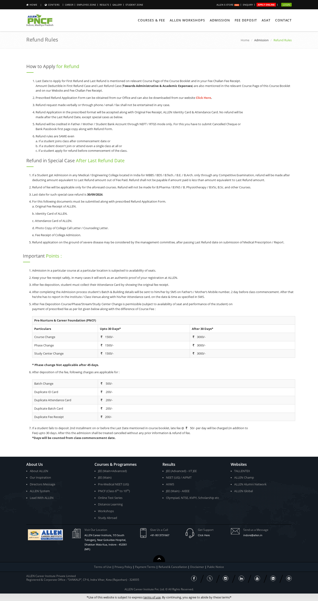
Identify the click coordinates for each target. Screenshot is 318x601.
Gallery (117, 4)
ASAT (266, 20)
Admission (220, 20)
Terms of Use (103, 567)
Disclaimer (197, 567)
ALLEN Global (243, 491)
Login (286, 4)
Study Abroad (107, 518)
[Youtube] (257, 578)
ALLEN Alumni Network (250, 484)
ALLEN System (40, 491)
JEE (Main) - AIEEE (177, 491)
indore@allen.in (252, 535)
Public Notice (215, 567)
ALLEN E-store (225, 4)
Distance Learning (110, 504)
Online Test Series (110, 498)
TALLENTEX (242, 471)
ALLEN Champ (244, 477)
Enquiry (248, 4)
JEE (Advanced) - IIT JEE (181, 471)
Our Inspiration (40, 477)
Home (33, 4)
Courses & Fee (151, 20)
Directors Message (42, 484)
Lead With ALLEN (42, 498)
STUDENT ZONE (134, 4)
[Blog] (273, 578)
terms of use (152, 597)
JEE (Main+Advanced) (112, 471)
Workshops (106, 511)
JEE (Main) (105, 477)
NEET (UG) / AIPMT (179, 477)
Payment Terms (145, 567)
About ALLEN (39, 471)
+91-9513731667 (159, 535)
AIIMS (170, 484)
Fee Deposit (246, 20)
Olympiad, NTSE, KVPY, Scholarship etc (192, 498)
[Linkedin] (241, 578)
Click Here (204, 535)
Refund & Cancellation (173, 567)
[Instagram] (225, 578)
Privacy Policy (123, 567)
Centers (54, 4)
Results (104, 4)
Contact (283, 20)
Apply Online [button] (266, 4)
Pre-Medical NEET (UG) (113, 484)
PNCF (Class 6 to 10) (114, 491)
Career (69, 4)
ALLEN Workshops (187, 20)
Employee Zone (86, 4)
